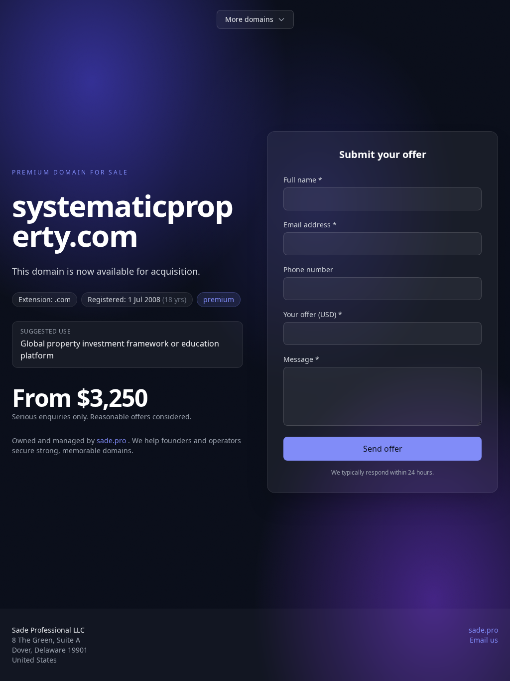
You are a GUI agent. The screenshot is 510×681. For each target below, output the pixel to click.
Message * (301, 359)
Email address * (310, 224)
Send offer (382, 448)
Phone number (308, 269)
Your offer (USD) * (312, 314)
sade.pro (112, 440)
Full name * (302, 179)
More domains (249, 19)
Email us (484, 640)
